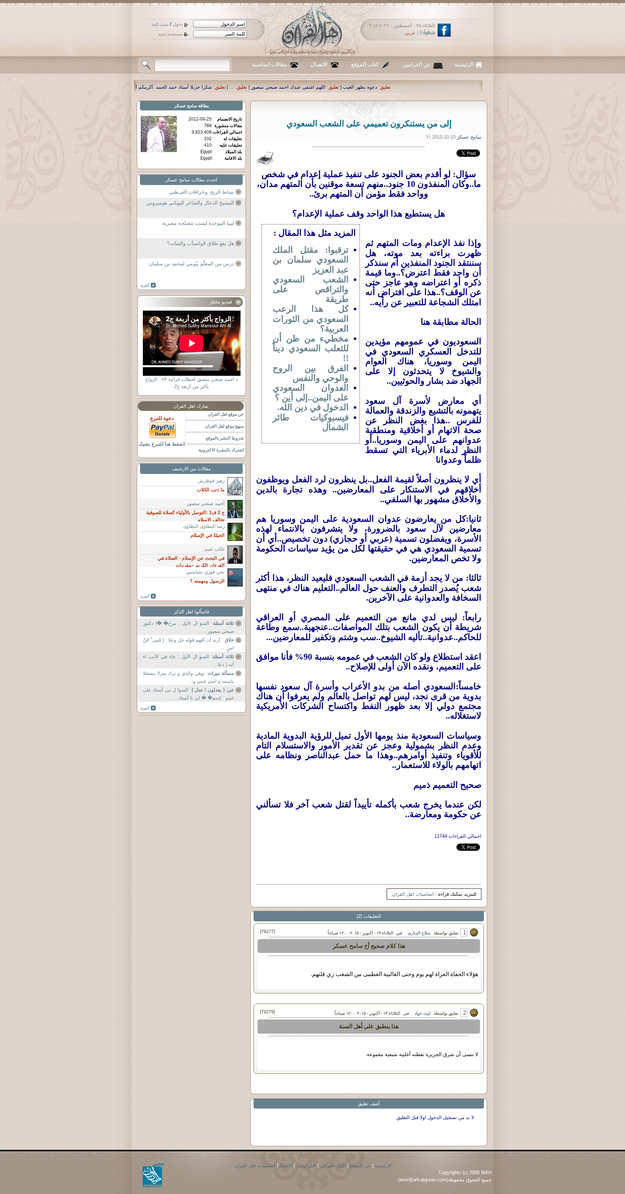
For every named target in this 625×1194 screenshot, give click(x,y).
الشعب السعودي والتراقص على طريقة (311, 289)
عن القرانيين (417, 64)
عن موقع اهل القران (226, 414)
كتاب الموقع (365, 64)
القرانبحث (306, 1165)
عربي (410, 32)
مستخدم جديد (170, 34)
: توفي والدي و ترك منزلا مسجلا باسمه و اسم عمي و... (188, 677)
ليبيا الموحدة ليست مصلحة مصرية (198, 223)
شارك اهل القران (190, 406)
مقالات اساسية (269, 64)
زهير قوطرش (211, 480)
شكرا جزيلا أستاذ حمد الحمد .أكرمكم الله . (276, 87)
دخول (178, 24)
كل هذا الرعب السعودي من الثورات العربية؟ (311, 318)
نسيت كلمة (160, 24)
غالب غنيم (214, 549)
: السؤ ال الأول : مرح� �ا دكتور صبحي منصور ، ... (188, 627)
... (338, 87)
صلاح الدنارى (419, 933)
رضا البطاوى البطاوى (204, 526)
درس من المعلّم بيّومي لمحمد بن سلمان (191, 263)
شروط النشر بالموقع (225, 438)
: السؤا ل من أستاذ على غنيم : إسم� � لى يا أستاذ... (188, 694)
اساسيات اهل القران (413, 894)
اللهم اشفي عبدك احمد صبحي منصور (395, 87)
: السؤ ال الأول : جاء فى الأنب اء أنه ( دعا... (188, 660)
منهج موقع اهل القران (224, 426)
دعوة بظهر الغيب (466, 87)
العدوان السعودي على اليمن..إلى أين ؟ (311, 392)
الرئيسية (464, 64)
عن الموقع (360, 1165)
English (427, 32)
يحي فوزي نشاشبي (205, 572)
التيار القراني (333, 1165)
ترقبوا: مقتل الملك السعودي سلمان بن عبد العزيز (311, 259)
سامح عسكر (185, 105)
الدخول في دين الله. (313, 407)
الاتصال (319, 64)
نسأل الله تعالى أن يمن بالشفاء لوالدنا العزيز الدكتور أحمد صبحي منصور (144, 87)
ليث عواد (422, 1013)
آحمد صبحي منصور (206, 503)
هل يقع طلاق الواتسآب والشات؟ (200, 243)
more (148, 285)
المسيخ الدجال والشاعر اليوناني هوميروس (190, 203)
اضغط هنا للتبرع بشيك (162, 444)
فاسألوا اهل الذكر (191, 611)
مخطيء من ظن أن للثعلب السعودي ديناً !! (311, 348)
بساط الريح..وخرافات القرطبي (201, 192)
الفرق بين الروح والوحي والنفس (311, 373)
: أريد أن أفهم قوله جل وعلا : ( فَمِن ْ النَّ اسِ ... (188, 644)
